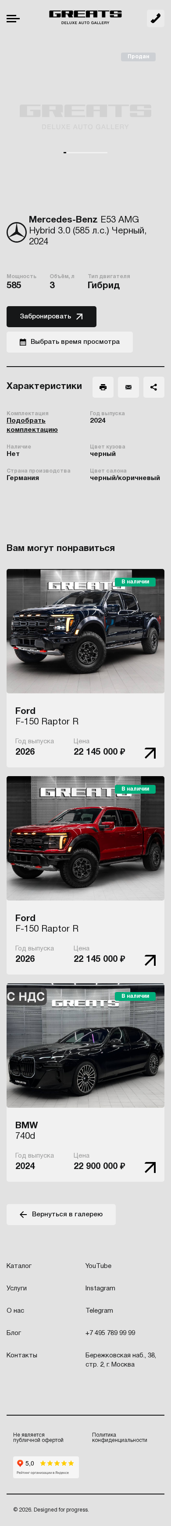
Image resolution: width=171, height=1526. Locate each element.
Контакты (22, 1356)
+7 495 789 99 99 (155, 18)
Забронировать (45, 317)
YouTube (98, 1266)
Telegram (99, 1311)
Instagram (100, 1289)
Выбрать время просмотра (75, 342)
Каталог (19, 1266)
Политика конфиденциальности (119, 1438)
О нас (15, 1311)
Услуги (17, 1289)
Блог (14, 1333)
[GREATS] (85, 18)
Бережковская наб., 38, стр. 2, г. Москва (121, 1360)
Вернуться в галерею (67, 1215)
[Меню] (13, 18)
